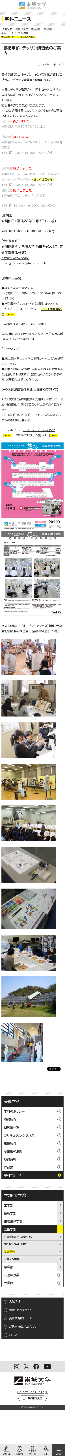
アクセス (32, 1454)
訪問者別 (19, 1454)
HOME (8, 29)
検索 (45, 1454)
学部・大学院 (22, 29)
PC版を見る (35, 1398)
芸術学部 (35, 29)
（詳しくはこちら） (43, 179)
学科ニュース (7, 33)
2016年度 (22, 33)
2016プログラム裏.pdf (32, 435)
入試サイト (6, 1454)
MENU (59, 1454)
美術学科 (48, 29)
